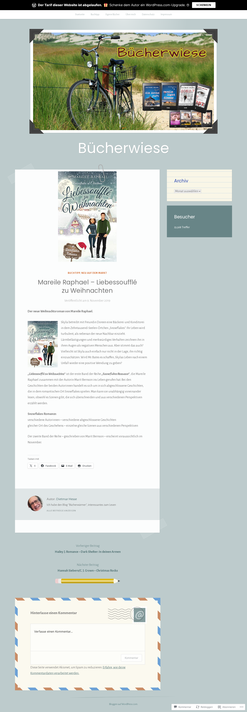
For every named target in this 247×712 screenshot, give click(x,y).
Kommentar (131, 657)
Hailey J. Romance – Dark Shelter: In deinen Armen (88, 548)
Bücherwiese (123, 148)
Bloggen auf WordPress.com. (123, 704)
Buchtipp (95, 14)
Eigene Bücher (113, 14)
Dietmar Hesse (66, 499)
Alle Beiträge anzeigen (61, 511)
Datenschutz (148, 14)
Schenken (203, 5)
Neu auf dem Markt (94, 273)
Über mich (131, 14)
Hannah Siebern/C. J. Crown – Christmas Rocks (88, 567)
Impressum (166, 14)
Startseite (80, 14)
